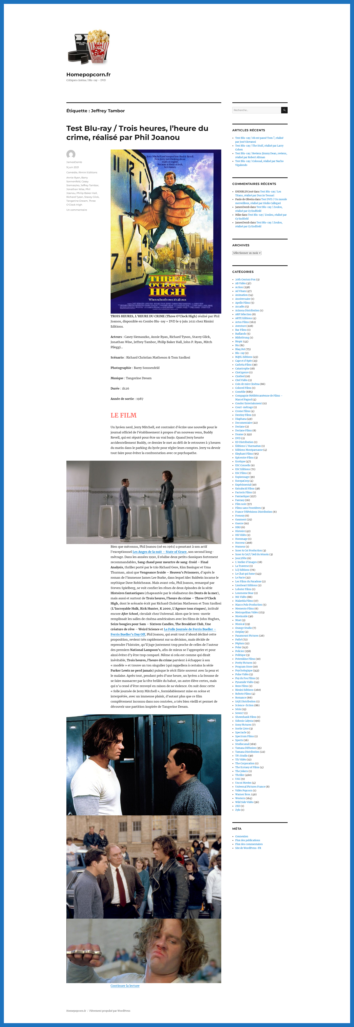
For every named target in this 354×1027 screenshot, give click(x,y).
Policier (239, 651)
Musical (239, 624)
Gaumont (240, 519)
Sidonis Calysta (244, 720)
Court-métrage (244, 407)
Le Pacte (240, 577)
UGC (237, 779)
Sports (239, 740)
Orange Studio (243, 628)
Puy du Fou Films (245, 678)
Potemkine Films (245, 659)
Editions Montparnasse (249, 449)
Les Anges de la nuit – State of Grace (160, 552)
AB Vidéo (240, 283)
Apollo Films (242, 302)
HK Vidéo (240, 535)
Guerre (239, 523)
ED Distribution (244, 442)
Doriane (240, 426)
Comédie (71, 172)
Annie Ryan (73, 177)
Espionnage (242, 477)
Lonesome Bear (244, 593)
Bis (237, 345)
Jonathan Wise (75, 189)
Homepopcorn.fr (88, 74)
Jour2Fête (241, 558)
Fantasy (239, 500)
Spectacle (240, 732)
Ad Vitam (240, 291)
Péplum (239, 643)
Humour (240, 546)
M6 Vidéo (241, 597)
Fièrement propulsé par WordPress (109, 1010)
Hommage (241, 539)
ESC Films (241, 473)
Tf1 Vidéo (240, 759)
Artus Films (242, 322)
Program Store (243, 666)
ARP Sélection (243, 314)
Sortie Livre (242, 728)
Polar (238, 647)
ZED (237, 806)
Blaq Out (240, 349)
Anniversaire (242, 298)
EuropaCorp (242, 480)
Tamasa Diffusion (245, 748)
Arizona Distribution (247, 310)
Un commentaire (76, 209)
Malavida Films (244, 600)
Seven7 (239, 713)
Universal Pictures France (250, 786)
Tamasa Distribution (247, 751)
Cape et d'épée (243, 360)
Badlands (240, 333)
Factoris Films (243, 492)
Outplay (239, 631)
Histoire (240, 531)
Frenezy (240, 515)
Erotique (240, 461)
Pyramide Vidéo (244, 682)
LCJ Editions (242, 569)
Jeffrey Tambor (89, 185)
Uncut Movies (243, 782)
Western (240, 798)
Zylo (237, 809)
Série (238, 709)
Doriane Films (243, 430)
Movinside (241, 616)
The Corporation (245, 763)
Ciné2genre (242, 372)
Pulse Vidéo (242, 674)
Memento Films (244, 608)
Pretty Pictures (243, 662)
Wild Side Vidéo (244, 802)
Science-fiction (244, 705)
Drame (239, 434)
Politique (240, 655)
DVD (238, 438)
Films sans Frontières (248, 508)
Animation (241, 295)
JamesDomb (74, 162)
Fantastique (242, 496)
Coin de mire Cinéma (247, 384)
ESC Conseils (242, 465)
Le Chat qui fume (245, 573)
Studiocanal (242, 744)
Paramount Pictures (246, 635)
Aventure (240, 326)
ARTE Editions (243, 318)
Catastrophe (242, 368)
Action (239, 287)
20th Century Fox (245, 279)
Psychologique (243, 670)
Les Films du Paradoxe (248, 581)
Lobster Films (243, 589)
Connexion (241, 836)
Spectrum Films (244, 736)
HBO (238, 527)
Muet (238, 620)
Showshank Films (245, 717)
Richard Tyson (74, 196)
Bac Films (241, 329)
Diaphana (241, 418)
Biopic (239, 341)
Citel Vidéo (241, 380)
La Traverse (242, 566)
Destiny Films (243, 415)
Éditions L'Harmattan (248, 446)
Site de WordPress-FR (248, 848)
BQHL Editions (243, 357)
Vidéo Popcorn (243, 790)
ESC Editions (242, 469)
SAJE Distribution (245, 701)
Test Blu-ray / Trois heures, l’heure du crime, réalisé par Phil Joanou (137, 133)
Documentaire (243, 422)
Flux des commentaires (249, 844)
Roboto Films (243, 693)
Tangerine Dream (77, 200)
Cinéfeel (240, 376)
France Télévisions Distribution (253, 511)
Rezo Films (241, 686)
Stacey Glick (91, 196)
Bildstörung (242, 337)
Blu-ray (239, 353)
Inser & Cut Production (248, 550)
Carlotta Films (243, 364)
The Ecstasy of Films (247, 767)
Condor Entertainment (248, 403)
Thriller (239, 775)
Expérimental (243, 484)
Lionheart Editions (246, 585)
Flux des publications (247, 840)
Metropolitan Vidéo (246, 612)
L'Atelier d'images (246, 562)
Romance (240, 697)
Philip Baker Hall (87, 193)
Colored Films (243, 388)
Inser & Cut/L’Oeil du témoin (252, 554)
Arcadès (240, 306)
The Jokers (241, 771)
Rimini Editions (88, 172)
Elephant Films (244, 453)
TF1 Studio (241, 755)
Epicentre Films (244, 457)
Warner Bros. (243, 794)
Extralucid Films (244, 488)
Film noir (240, 504)
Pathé (238, 639)
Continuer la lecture (125, 986)
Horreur (240, 542)
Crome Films (242, 411)
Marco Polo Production (248, 604)
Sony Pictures (243, 724)
